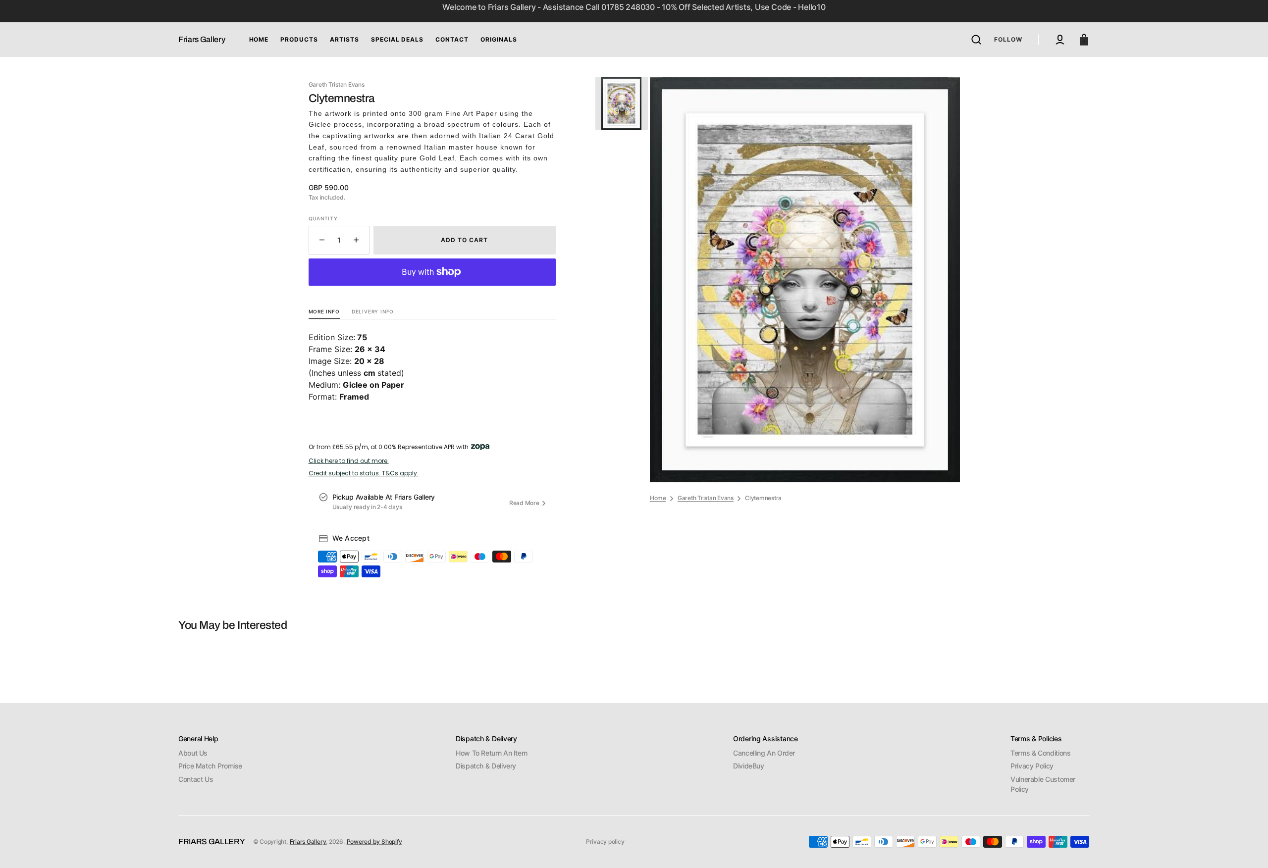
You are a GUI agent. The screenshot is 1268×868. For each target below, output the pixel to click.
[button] (976, 39)
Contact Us (195, 779)
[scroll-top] (1247, 847)
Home (658, 498)
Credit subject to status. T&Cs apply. (364, 473)
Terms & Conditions (1040, 753)
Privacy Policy (1032, 766)
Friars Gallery (308, 841)
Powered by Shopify (374, 841)
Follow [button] (1008, 39)
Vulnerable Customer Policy (1042, 784)
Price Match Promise (210, 766)
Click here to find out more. (349, 461)
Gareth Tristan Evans (706, 498)
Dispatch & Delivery (486, 766)
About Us (193, 753)
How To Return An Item (491, 753)
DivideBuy (748, 766)
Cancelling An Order (764, 753)
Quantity (323, 218)
